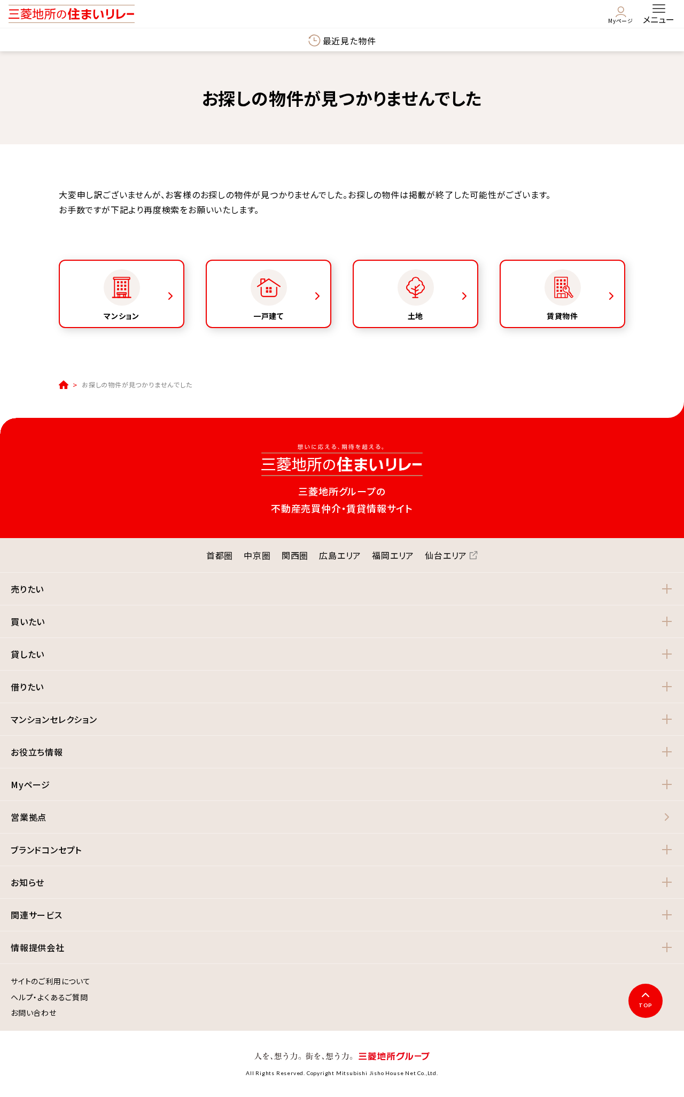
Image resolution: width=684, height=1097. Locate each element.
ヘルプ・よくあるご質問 (49, 997)
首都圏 (219, 555)
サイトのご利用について (51, 981)
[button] (342, 589)
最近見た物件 (349, 40)
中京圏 (257, 555)
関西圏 (295, 555)
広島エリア (340, 555)
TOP (645, 1005)
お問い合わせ (34, 1013)
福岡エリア (393, 555)
